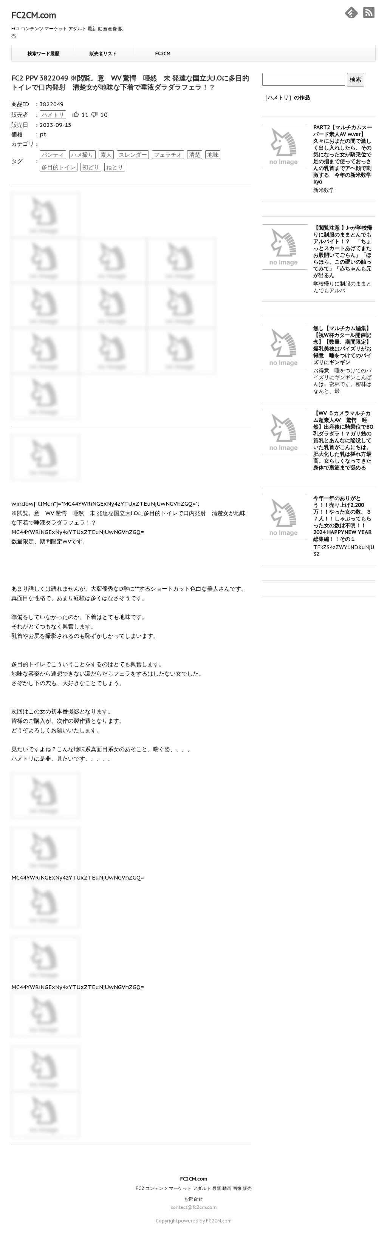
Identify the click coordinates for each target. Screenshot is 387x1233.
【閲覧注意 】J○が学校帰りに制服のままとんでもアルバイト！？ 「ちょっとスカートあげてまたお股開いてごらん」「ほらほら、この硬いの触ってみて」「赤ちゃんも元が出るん (342, 251)
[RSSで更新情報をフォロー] (369, 12)
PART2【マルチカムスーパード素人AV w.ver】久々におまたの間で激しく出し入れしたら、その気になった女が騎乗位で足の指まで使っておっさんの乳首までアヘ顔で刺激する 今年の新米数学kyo (342, 154)
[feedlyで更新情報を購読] (351, 12)
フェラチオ (168, 154)
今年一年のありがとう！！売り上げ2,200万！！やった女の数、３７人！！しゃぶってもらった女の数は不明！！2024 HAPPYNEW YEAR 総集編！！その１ (342, 518)
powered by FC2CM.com (205, 1221)
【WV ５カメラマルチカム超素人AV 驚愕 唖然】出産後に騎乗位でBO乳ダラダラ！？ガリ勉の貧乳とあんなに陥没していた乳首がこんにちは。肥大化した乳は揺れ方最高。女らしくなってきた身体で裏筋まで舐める (343, 440)
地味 (212, 154)
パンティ (53, 154)
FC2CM (162, 53)
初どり (90, 167)
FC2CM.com (33, 15)
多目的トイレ (59, 167)
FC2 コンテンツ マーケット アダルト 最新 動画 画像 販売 (194, 1188)
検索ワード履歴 (43, 53)
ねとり (114, 167)
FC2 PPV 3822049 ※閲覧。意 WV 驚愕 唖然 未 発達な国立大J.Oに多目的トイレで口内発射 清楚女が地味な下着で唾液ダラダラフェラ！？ (130, 82)
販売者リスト (103, 53)
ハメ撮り (82, 154)
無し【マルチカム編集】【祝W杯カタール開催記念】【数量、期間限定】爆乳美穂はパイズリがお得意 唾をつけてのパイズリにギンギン (342, 345)
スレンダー (133, 154)
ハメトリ (53, 114)
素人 (106, 154)
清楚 (194, 154)
